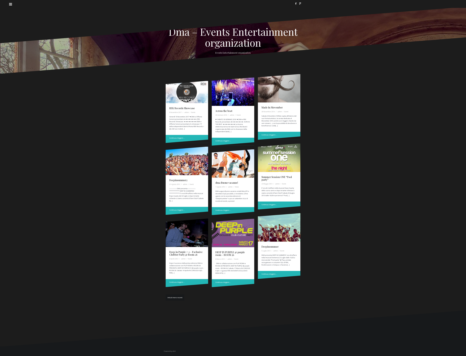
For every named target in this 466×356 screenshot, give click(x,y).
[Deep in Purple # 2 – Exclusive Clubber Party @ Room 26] (187, 233)
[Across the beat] (233, 92)
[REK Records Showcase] (187, 93)
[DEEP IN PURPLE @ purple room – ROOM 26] (233, 233)
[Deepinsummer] (279, 228)
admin (186, 112)
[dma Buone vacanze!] (233, 164)
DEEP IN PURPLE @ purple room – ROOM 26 (230, 253)
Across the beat (223, 110)
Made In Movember (272, 107)
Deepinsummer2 (178, 180)
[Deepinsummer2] (187, 161)
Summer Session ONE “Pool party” (277, 178)
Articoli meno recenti (174, 297)
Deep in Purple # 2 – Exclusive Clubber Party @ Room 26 (186, 253)
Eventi (193, 112)
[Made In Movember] (279, 89)
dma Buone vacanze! (226, 182)
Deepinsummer (270, 246)
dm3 (174, 351)
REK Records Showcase (182, 108)
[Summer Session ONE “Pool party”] (279, 158)
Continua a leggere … (177, 138)
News (237, 187)
